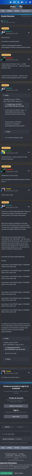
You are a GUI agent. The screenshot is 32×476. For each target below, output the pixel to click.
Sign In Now (16, 416)
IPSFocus (14, 454)
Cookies (24, 455)
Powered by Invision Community (16, 460)
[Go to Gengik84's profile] (3, 59)
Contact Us (17, 455)
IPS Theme (8, 454)
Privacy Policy (9, 455)
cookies (11, 465)
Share (8, 427)
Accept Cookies (7, 473)
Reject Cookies (18, 473)
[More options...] (29, 33)
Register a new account (16, 406)
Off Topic (12, 22)
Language (21, 454)
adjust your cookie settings (21, 466)
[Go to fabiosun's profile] (3, 32)
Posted (12, 33)
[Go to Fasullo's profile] (3, 190)
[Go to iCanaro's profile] (3, 152)
